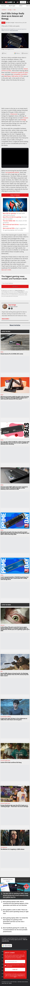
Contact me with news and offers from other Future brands (15, 965)
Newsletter (25, 53)
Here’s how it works (14, 30)
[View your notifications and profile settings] (14, 2)
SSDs (14, 9)
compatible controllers (20, 74)
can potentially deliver (12, 172)
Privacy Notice (21, 292)
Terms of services (19, 290)
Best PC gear (12, 5)
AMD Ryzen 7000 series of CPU (13, 76)
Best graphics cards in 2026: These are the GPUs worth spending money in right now (15, 911)
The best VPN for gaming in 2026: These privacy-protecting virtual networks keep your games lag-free (15, 895)
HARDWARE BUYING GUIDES (8, 880)
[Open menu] (2, 2)
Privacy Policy (20, 974)
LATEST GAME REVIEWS (22, 880)
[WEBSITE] (12, 308)
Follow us (18, 53)
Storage (9, 9)
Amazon (25, 118)
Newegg (23, 120)
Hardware (4, 9)
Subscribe (23, 2)
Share (5, 53)
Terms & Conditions (13, 975)
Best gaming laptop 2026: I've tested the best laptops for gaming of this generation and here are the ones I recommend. (15, 920)
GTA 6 (20, 5)
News (3, 22)
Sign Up (15, 969)
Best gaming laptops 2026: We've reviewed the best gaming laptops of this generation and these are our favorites (15, 903)
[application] (15, 157)
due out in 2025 (6, 270)
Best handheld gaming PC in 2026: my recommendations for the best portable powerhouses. (15, 929)
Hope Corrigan (10, 22)
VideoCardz (13, 114)
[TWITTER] (9, 308)
